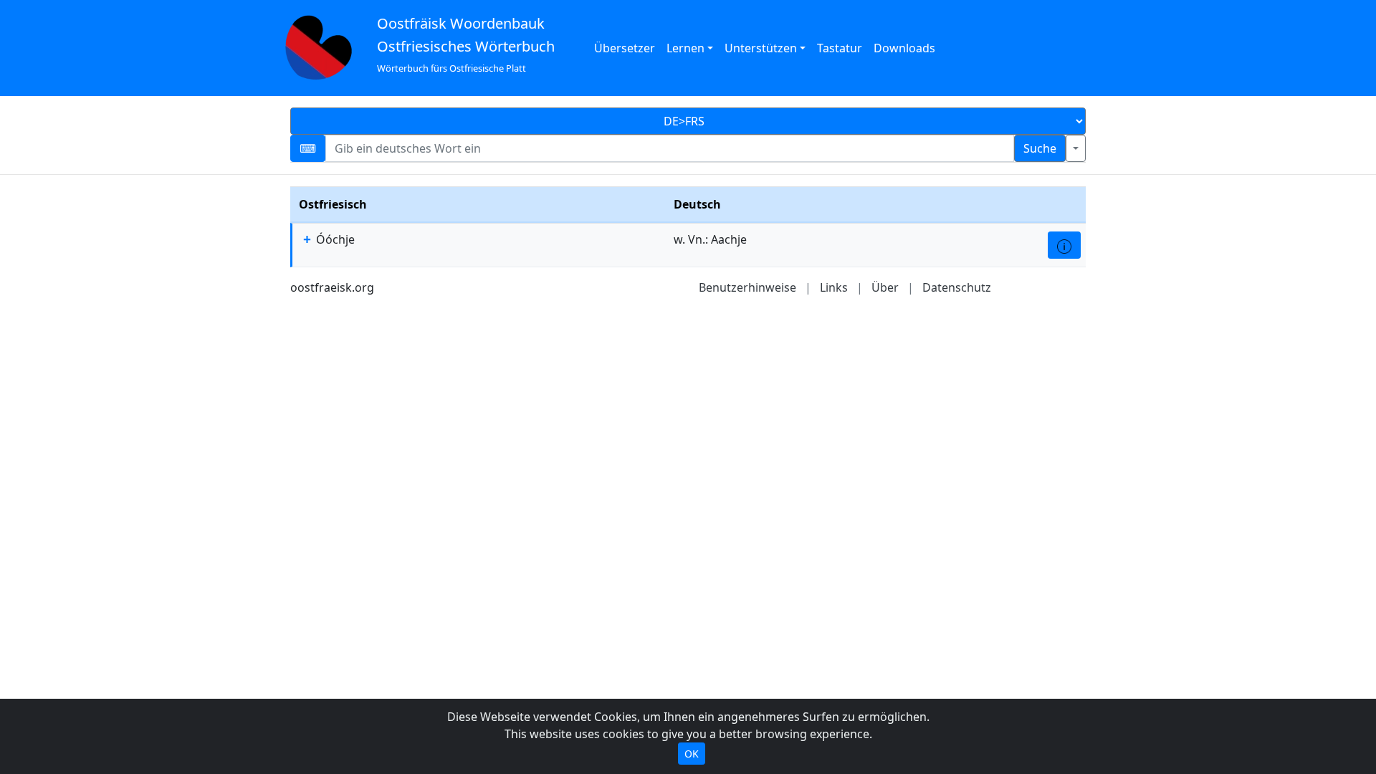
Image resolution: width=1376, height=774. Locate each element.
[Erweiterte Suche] (1076, 148)
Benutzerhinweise (747, 287)
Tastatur (839, 48)
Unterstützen (761, 48)
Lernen (685, 48)
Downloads (904, 48)
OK (691, 753)
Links (834, 287)
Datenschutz (956, 287)
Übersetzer (624, 48)
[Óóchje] (1064, 245)
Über (885, 287)
